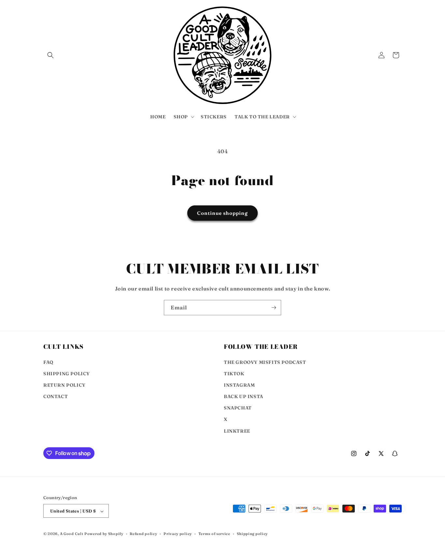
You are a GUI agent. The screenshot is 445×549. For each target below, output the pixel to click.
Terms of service (214, 533)
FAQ (48, 362)
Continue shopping (222, 213)
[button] (50, 55)
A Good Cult (71, 534)
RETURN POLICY (64, 385)
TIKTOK (234, 374)
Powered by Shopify (103, 534)
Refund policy (143, 533)
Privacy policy (178, 533)
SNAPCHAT (238, 408)
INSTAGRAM (239, 385)
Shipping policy (252, 533)
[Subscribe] (273, 307)
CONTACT (55, 396)
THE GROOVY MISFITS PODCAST (265, 362)
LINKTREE (237, 431)
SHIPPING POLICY (66, 374)
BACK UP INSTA (243, 396)
